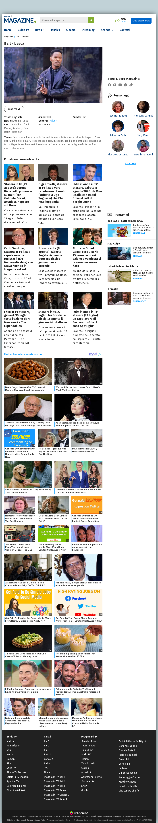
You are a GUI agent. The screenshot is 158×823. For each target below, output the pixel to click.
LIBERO (7, 16)
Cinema (70, 30)
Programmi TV (89, 736)
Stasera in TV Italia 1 (55, 799)
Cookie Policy (40, 820)
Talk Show (87, 750)
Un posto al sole (128, 772)
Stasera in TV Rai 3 (54, 785)
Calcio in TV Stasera (17, 776)
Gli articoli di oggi (16, 785)
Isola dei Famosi (128, 754)
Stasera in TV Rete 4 (55, 790)
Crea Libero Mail (141, 20)
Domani (10, 759)
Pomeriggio (12, 745)
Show (84, 785)
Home (8, 30)
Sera (9, 750)
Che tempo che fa (129, 790)
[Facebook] (109, 85)
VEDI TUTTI (130, 163)
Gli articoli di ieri (15, 790)
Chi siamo (11, 820)
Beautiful (124, 759)
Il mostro (113, 289)
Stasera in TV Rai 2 (54, 781)
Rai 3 (46, 750)
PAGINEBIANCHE (77, 816)
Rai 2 (46, 745)
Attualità (86, 772)
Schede (105, 30)
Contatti (125, 30)
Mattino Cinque (127, 781)
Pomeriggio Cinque (129, 777)
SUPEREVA (141, 816)
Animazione (139, 233)
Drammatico (139, 301)
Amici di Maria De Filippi (132, 741)
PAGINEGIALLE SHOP (51, 816)
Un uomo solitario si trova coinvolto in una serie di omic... (143, 295)
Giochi (84, 790)
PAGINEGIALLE (35, 816)
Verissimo (124, 763)
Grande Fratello (127, 750)
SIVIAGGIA (107, 816)
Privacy (30, 820)
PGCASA (65, 816)
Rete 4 (47, 754)
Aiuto (68, 820)
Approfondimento (91, 776)
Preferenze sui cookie (55, 820)
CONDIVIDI (12, 109)
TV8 (46, 768)
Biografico (139, 278)
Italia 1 (47, 763)
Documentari (88, 781)
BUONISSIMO (130, 816)
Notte (9, 754)
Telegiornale (88, 763)
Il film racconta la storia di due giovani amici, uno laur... (143, 273)
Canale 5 (49, 759)
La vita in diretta (128, 786)
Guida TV (23, 30)
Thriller (25, 37)
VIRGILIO (23, 816)
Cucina (85, 768)
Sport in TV (12, 781)
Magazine (8, 37)
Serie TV (11, 768)
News (38, 30)
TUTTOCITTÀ (90, 816)
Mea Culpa (114, 243)
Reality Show (88, 741)
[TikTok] (131, 85)
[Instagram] (115, 85)
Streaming (88, 30)
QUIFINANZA (118, 816)
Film (17, 37)
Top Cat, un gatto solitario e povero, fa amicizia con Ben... (143, 227)
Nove (47, 772)
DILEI (100, 816)
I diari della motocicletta (123, 266)
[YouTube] (120, 85)
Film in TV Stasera (16, 772)
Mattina (10, 741)
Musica (55, 30)
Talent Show (88, 745)
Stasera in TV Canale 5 (56, 794)
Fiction (85, 759)
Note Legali (21, 820)
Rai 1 (46, 741)
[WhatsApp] (125, 85)
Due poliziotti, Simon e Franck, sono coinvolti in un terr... (143, 250)
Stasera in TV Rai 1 (54, 776)
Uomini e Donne (128, 745)
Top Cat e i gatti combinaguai (125, 221)
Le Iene (123, 768)
